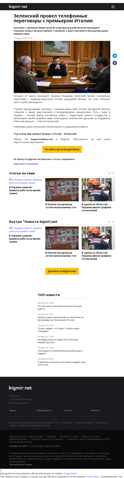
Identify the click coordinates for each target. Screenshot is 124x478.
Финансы (95, 410)
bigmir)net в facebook (26, 163)
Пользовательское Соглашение (46, 439)
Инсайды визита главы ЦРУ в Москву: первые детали (58, 341)
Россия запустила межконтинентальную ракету (60, 307)
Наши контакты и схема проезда (26, 436)
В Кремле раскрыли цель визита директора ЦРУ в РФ (62, 363)
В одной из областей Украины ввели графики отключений (96, 207)
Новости (68, 410)
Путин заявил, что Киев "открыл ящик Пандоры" (58, 330)
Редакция (51, 436)
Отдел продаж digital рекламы (44, 446)
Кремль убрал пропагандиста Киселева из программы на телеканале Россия (61, 318)
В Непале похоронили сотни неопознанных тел (60, 205)
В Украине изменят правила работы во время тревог (24, 190)
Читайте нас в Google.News (62, 149)
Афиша (12, 410)
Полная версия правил (20, 464)
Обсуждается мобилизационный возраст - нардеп (61, 352)
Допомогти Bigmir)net (62, 271)
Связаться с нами (69, 436)
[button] (109, 173)
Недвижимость (44, 410)
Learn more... (93, 476)
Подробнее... (71, 473)
